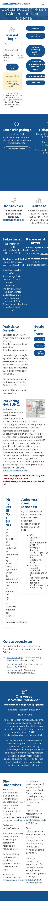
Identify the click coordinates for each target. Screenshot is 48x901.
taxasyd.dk (41, 339)
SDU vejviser (40, 353)
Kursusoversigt (15, 657)
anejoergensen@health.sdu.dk (24, 710)
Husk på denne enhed (8, 57)
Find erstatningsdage (16, 149)
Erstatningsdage (17, 130)
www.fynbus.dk (41, 345)
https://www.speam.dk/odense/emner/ (22, 880)
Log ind (13, 67)
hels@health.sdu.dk (13, 220)
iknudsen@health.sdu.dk (15, 265)
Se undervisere (35, 36)
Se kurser (35, 28)
